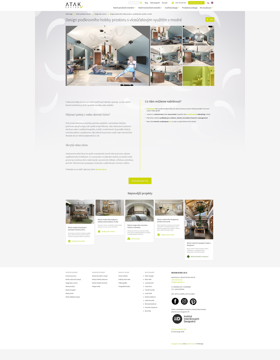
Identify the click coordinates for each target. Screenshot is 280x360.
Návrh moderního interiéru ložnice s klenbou (137, 226)
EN (212, 3)
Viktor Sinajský (149, 276)
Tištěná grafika (122, 283)
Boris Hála (148, 311)
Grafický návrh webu (124, 279)
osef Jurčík (149, 293)
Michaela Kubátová (150, 304)
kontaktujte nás (196, 3)
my (170, 121)
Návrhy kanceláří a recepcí (100, 276)
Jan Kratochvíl (149, 283)
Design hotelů (96, 286)
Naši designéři (155, 3)
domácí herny (100, 169)
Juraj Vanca (148, 286)
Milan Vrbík (148, 279)
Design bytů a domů (101, 14)
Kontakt (164, 3)
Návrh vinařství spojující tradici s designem (199, 244)
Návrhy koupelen (71, 290)
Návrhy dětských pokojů (73, 297)
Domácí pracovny (71, 276)
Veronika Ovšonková (151, 307)
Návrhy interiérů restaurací (199, 257)
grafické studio (191, 344)
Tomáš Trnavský (149, 290)
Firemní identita (123, 276)
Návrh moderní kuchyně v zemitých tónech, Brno (77, 228)
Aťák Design (69, 14)
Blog (146, 3)
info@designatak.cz (177, 282)
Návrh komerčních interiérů (149, 7)
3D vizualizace (205, 7)
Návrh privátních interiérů (123, 7)
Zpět (211, 19)
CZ (208, 3)
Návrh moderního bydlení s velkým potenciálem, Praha (108, 220)
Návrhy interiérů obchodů (99, 283)
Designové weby (176, 344)
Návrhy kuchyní (70, 286)
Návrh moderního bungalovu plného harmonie (167, 220)
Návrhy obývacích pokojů (73, 279)
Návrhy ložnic (135, 239)
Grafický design (171, 7)
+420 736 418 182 (180, 3)
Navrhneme (151, 109)
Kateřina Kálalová (150, 297)
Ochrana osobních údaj (178, 329)
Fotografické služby (124, 286)
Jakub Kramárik (149, 300)
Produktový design (190, 7)
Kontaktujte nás (140, 180)
